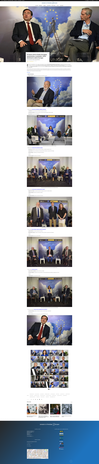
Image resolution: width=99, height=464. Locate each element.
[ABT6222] (44, 366)
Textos (58, 5)
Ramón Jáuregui (54, 395)
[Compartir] (37, 399)
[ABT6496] (54, 372)
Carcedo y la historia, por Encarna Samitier (66, 416)
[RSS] (93, 0)
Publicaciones (53, 5)
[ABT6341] (54, 366)
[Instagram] (91, 0)
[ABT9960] (63, 372)
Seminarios (40, 5)
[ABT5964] (44, 353)
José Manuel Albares (37, 395)
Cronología (15, 0)
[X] (90, 0)
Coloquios (36, 5)
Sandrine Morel (65, 395)
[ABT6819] (63, 385)
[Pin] (35, 399)
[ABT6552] (35, 378)
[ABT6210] (54, 359)
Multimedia (61, 5)
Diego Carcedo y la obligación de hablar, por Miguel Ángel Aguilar (54, 416)
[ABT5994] (54, 353)
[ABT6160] (44, 359)
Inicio (2, 0)
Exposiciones (49, 5)
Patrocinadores (19, 0)
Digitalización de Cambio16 (10, 0)
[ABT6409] (35, 372)
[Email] (41, 399)
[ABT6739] (44, 385)
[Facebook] (89, 0)
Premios (44, 5)
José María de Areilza (43, 395)
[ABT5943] (35, 353)
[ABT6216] (35, 366)
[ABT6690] (63, 378)
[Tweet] (33, 399)
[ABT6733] (35, 385)
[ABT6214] (63, 359)
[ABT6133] (63, 353)
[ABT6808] (54, 385)
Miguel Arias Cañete (49, 395)
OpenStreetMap (43, 458)
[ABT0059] (44, 378)
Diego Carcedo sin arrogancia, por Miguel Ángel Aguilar (32, 416)
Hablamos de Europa (48, 66)
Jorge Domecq (31, 395)
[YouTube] (92, 0)
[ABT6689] (54, 378)
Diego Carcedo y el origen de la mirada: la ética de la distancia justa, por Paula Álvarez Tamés (43, 417)
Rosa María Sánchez (60, 395)
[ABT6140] (35, 359)
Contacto (23, 0)
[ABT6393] (63, 366)
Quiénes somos (5, 0)
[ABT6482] (44, 372)
